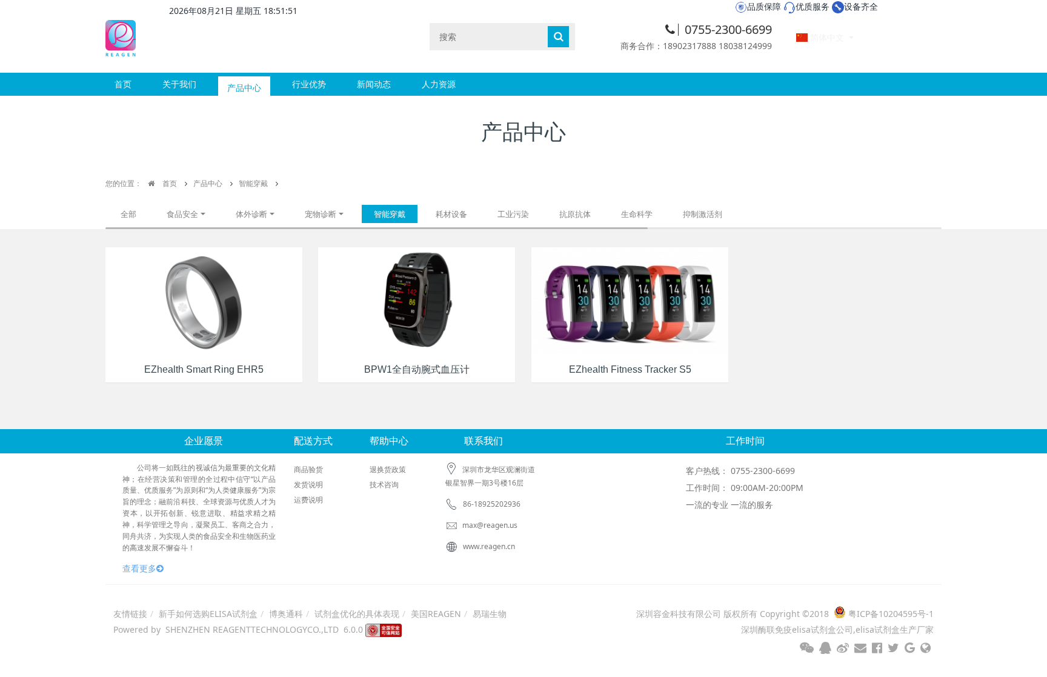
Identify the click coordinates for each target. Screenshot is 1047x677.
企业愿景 (203, 441)
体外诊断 (251, 213)
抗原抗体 (575, 213)
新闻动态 (374, 84)
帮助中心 (389, 441)
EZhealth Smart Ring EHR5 (204, 369)
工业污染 (513, 213)
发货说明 (308, 484)
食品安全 (182, 213)
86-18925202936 (491, 504)
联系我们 (483, 441)
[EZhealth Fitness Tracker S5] (629, 301)
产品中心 (244, 84)
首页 (123, 84)
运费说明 (308, 500)
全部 (128, 213)
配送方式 (313, 441)
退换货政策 (388, 469)
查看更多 (139, 568)
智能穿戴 (253, 183)
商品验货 (308, 469)
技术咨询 (384, 484)
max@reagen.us (488, 525)
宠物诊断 (320, 213)
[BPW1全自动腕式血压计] (416, 301)
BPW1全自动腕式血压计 (417, 369)
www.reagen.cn (489, 546)
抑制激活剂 (702, 213)
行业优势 (309, 84)
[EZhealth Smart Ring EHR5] (203, 301)
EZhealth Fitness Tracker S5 (630, 369)
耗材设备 (451, 213)
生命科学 (637, 213)
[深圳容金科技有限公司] (120, 36)
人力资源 (439, 84)
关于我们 (179, 84)
